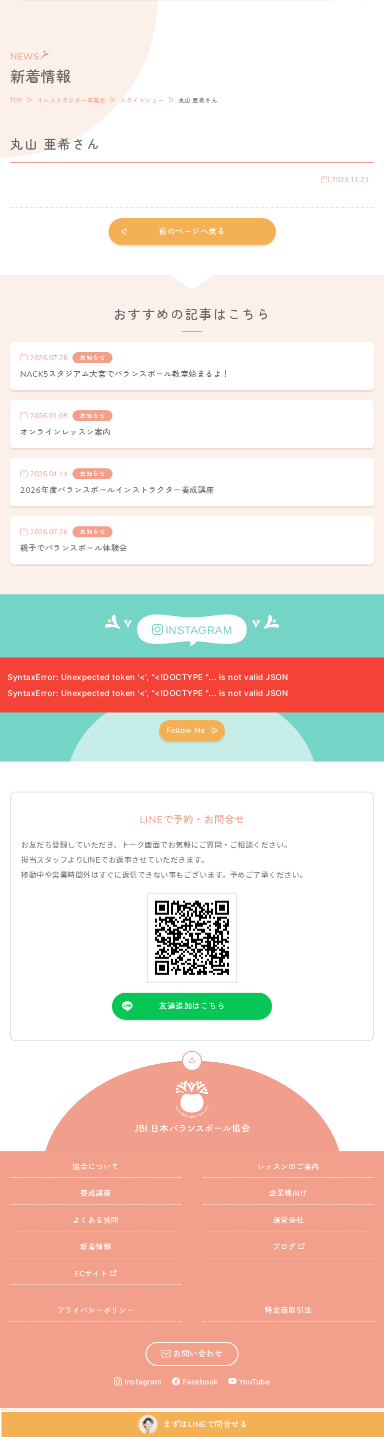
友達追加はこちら (192, 1006)
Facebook (200, 1381)
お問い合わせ (197, 1353)
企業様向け (288, 1193)
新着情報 (95, 1247)
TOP (16, 101)
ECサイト (91, 1274)
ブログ (284, 1247)
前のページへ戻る (192, 231)
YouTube (254, 1381)
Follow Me (186, 731)
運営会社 (288, 1220)
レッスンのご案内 (289, 1167)
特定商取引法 (288, 1310)
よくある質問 (95, 1220)
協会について (95, 1167)
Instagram (143, 1381)
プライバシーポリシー (95, 1310)
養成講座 (95, 1193)
